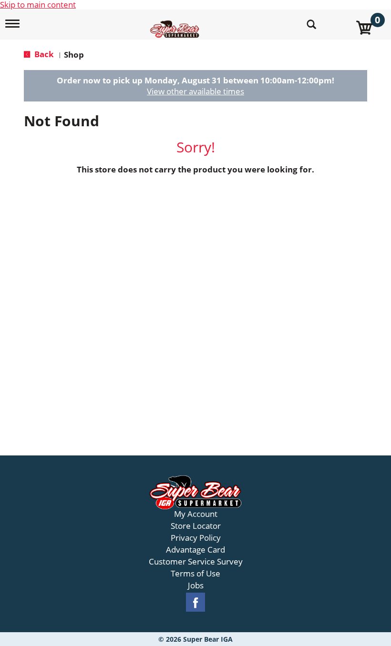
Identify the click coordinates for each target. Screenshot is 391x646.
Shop (74, 54)
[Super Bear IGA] (176, 23)
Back (43, 54)
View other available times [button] (195, 91)
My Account (195, 514)
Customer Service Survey (196, 561)
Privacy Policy (196, 538)
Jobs (196, 585)
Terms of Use (195, 573)
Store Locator (196, 526)
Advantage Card (195, 550)
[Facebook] (195, 602)
